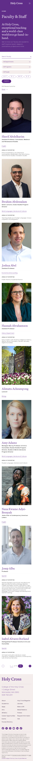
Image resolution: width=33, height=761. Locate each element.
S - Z (27, 76)
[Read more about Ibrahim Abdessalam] (16, 178)
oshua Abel (9, 265)
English (4, 146)
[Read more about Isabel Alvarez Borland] (16, 615)
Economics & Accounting (9, 273)
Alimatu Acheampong (15, 389)
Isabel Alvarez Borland (15, 639)
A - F (5, 76)
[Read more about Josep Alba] (16, 545)
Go (20, 666)
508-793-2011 (7, 695)
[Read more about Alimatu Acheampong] (16, 365)
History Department (8, 333)
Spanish (4, 576)
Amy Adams (9, 443)
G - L (12, 76)
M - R (20, 76)
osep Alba (8, 568)
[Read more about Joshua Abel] (16, 242)
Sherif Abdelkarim (13, 136)
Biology (4, 396)
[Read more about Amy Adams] (16, 419)
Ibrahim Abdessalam (14, 201)
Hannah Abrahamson (15, 325)
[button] (29, 3)
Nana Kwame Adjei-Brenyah (14, 510)
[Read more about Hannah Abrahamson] (16, 302)
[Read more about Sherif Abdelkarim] (16, 113)
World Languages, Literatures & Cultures (14, 211)
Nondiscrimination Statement (19, 755)
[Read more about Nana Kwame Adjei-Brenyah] (16, 485)
